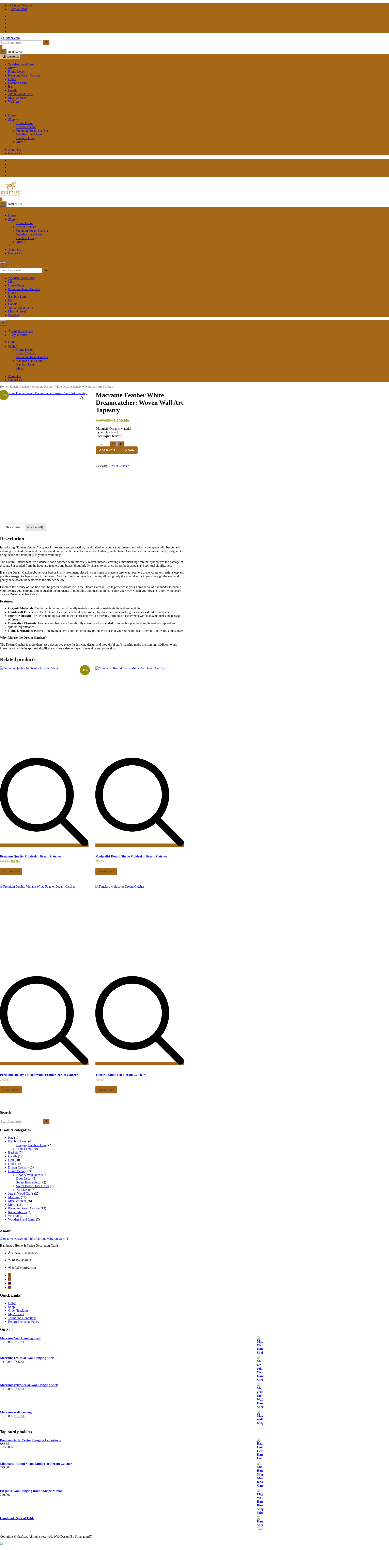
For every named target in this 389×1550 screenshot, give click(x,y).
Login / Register (22, 5)
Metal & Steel (17, 97)
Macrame (14, 1197)
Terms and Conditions (22, 1318)
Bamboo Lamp (17, 83)
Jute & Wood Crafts (20, 94)
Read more (106, 871)
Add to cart (107, 450)
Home (12, 115)
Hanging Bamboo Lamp (31, 1145)
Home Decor (16, 71)
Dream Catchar (26, 127)
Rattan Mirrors (17, 1212)
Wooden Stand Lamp (21, 64)
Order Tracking (18, 1310)
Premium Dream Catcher (24, 75)
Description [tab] (13, 527)
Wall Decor (23, 1189)
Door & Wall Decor (29, 1175)
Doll (11, 1160)
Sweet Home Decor (29, 1182)
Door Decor (24, 1178)
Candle (12, 90)
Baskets (13, 1152)
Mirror (12, 68)
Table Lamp (24, 1149)
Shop (11, 119)
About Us (14, 149)
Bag (10, 86)
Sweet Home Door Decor (32, 1186)
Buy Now (127, 450)
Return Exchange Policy (23, 1321)
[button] (81, 398)
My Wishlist (19, 9)
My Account (16, 1314)
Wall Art (13, 101)
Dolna (12, 79)
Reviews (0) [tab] (35, 527)
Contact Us (15, 153)
